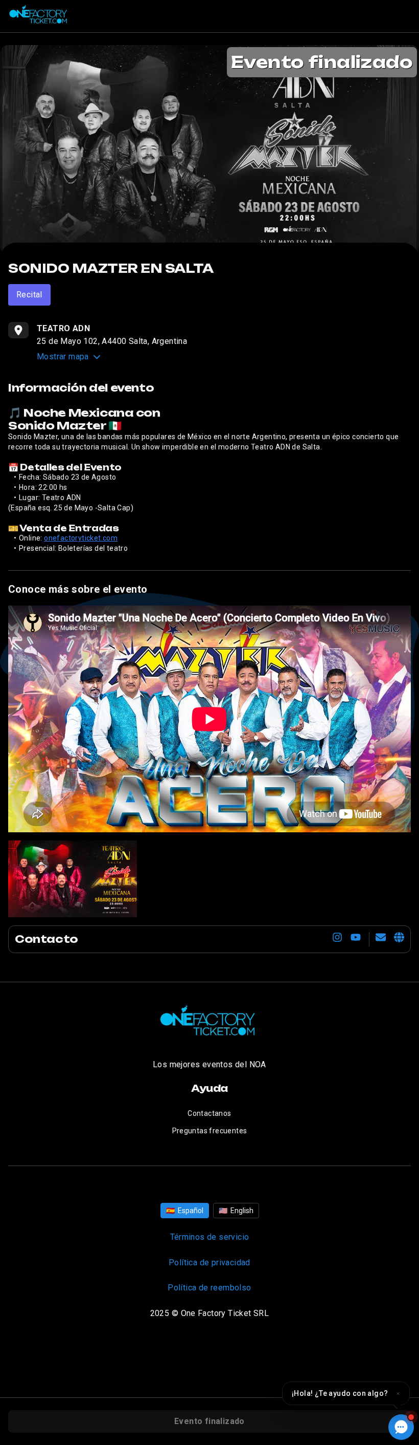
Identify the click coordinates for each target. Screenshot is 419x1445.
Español (184, 1210)
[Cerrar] (398, 1393)
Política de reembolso (209, 1287)
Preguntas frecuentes (209, 1131)
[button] (346, 1393)
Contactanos (209, 1113)
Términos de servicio (209, 1237)
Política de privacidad (209, 1262)
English (236, 1210)
